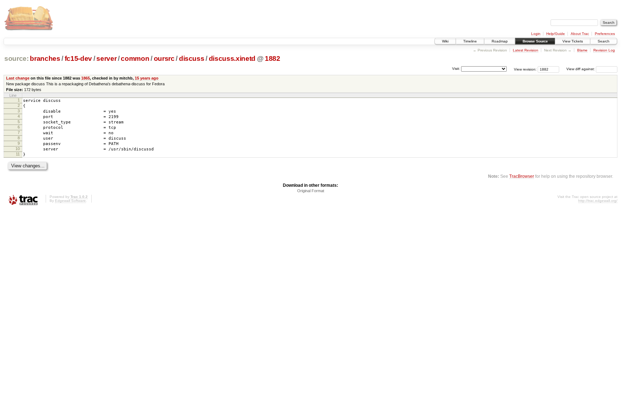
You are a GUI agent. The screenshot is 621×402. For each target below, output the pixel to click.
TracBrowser (521, 176)
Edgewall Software (70, 201)
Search (604, 41)
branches (45, 58)
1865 (85, 78)
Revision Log (604, 50)
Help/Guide (555, 34)
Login (535, 34)
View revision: (525, 69)
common (135, 58)
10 (17, 148)
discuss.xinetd (232, 58)
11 (18, 154)
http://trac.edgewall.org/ (597, 201)
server (106, 58)
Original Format (310, 191)
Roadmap (500, 41)
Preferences (605, 34)
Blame (582, 50)
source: (16, 58)
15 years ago (146, 78)
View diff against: (581, 69)
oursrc (164, 58)
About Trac (580, 34)
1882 (272, 58)
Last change (17, 78)
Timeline (470, 41)
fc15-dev (78, 58)
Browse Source (535, 41)
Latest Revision (525, 50)
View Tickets (572, 41)
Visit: (456, 69)
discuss (191, 58)
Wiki (445, 41)
